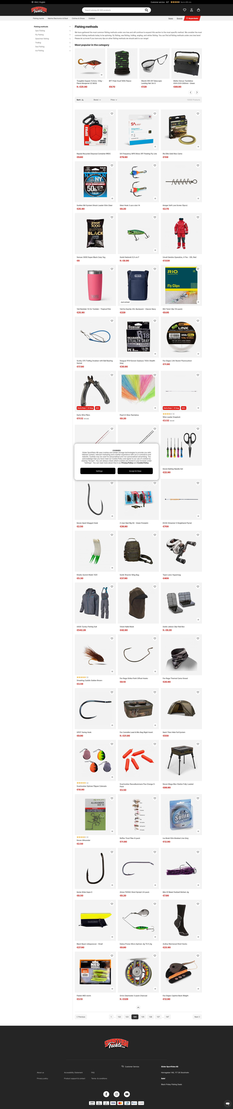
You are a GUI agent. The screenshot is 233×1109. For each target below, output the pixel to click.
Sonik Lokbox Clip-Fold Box (174, 627)
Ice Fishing (39, 51)
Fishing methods (41, 27)
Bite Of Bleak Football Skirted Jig (176, 892)
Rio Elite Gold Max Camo (172, 154)
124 (135, 1017)
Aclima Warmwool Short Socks (175, 944)
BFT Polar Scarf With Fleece (120, 81)
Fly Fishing (39, 35)
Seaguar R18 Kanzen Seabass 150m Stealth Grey (137, 362)
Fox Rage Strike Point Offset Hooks (134, 678)
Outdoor (92, 18)
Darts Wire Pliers (83, 415)
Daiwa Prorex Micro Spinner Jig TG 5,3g (136, 944)
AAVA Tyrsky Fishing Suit (87, 627)
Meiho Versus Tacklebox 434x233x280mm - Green (184, 82)
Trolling (38, 43)
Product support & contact (74, 1078)
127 (158, 1017)
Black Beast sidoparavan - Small (90, 944)
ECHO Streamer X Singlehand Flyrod (177, 523)
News (170, 18)
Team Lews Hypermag (172, 575)
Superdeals (193, 18)
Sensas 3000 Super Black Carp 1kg (91, 257)
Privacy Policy (127, 463)
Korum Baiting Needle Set (173, 469)
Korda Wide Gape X (84, 892)
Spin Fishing (40, 31)
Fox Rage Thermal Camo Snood (175, 678)
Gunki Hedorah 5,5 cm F (129, 257)
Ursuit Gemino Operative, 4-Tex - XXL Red (179, 257)
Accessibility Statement (73, 1072)
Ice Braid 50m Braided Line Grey (176, 838)
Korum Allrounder (83, 840)
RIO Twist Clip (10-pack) (172, 309)
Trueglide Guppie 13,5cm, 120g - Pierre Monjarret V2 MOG (90, 82)
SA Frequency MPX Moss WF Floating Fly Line (138, 154)
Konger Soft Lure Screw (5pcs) (175, 205)
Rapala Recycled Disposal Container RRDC (94, 154)
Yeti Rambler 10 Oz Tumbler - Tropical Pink (94, 309)
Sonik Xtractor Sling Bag (129, 575)
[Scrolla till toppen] (138, 1007)
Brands (179, 18)
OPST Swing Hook (84, 732)
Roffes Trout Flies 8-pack (130, 838)
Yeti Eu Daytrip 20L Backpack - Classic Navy (138, 309)
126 (150, 1017)
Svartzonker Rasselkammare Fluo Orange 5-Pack (137, 785)
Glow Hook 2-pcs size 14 (130, 205)
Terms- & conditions (99, 1078)
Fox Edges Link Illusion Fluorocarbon (177, 361)
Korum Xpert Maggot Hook (87, 523)
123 (127, 1017)
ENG (39, 2)
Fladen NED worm (84, 996)
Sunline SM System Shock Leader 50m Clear (94, 205)
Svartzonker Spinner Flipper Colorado (92, 786)
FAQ (93, 1072)
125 (142, 1017)
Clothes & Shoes (78, 18)
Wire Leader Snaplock (171, 417)
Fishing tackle (38, 18)
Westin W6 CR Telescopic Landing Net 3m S (151, 82)
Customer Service (132, 1067)
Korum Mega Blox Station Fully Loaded (178, 784)
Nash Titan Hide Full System (174, 732)
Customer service (158, 2)
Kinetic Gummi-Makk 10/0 (87, 575)
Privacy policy (42, 1078)
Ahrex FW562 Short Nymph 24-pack (134, 892)
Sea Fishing (39, 47)
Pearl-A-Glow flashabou (129, 415)
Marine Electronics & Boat (58, 18)
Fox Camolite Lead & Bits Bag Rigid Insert (136, 732)
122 (119, 1017)
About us (40, 1072)
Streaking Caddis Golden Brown (89, 680)
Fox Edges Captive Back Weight (175, 996)
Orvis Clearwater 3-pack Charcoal (133, 996)
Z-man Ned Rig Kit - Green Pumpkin (134, 523)
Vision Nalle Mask (127, 627)
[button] (184, 2)
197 (167, 1017)
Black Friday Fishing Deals (171, 1084)
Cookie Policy (143, 463)
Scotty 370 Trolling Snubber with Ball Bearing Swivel (95, 362)
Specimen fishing (42, 39)
